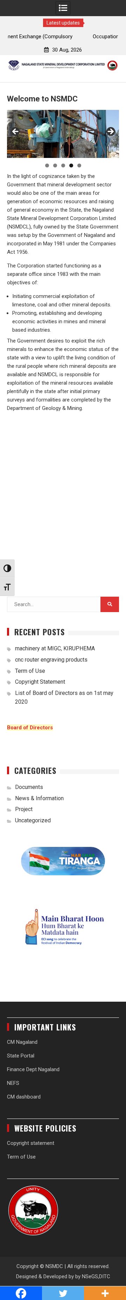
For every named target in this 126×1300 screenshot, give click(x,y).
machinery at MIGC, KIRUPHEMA (55, 648)
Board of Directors (30, 727)
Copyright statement (30, 1143)
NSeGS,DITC (96, 1276)
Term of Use (30, 671)
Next (110, 132)
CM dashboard (24, 1097)
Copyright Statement (40, 681)
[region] (63, 134)
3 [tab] (63, 165)
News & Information (39, 798)
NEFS (13, 1083)
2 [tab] (55, 165)
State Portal (20, 1056)
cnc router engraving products (51, 659)
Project (24, 809)
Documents (29, 787)
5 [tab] (79, 165)
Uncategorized (33, 820)
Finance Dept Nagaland (33, 1069)
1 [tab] (47, 165)
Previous (15, 132)
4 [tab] (71, 165)
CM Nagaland (22, 1042)
